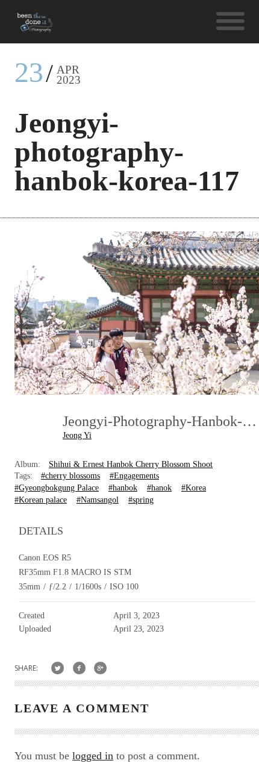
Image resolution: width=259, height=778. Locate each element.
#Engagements (134, 475)
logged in (92, 756)
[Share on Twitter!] (57, 668)
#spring (141, 499)
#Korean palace (40, 499)
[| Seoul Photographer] (34, 27)
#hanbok (122, 487)
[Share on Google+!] (101, 668)
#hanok (159, 487)
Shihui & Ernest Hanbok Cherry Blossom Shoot (131, 464)
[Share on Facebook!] (79, 668)
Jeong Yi (77, 435)
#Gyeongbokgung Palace (56, 487)
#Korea (193, 487)
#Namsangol (97, 499)
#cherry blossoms (70, 475)
